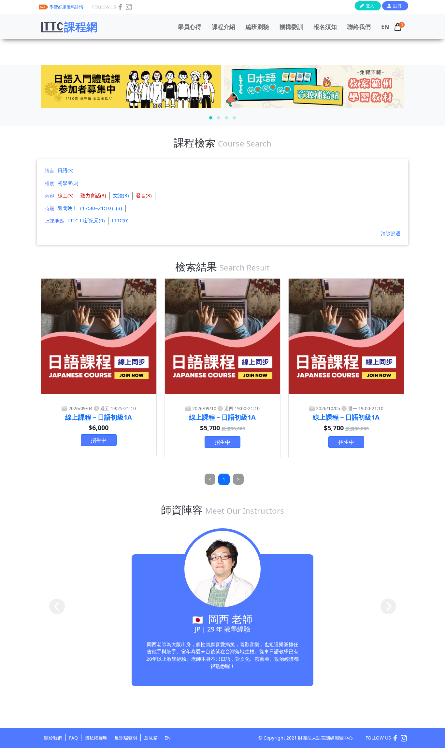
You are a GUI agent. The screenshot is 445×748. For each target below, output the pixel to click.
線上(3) (66, 195)
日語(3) (66, 170)
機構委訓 (291, 27)
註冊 (397, 6)
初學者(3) (68, 183)
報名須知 (325, 27)
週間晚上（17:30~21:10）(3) (90, 208)
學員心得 (189, 27)
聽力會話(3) (93, 195)
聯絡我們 (359, 27)
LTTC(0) (120, 220)
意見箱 (151, 738)
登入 (370, 6)
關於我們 (53, 738)
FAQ (73, 738)
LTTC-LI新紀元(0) (86, 220)
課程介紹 (223, 27)
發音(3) (144, 195)
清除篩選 (390, 233)
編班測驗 (257, 27)
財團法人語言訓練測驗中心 (325, 738)
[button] (211, 118)
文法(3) (121, 195)
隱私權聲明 (96, 738)
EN (385, 27)
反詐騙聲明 (125, 738)
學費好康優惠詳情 (66, 7)
